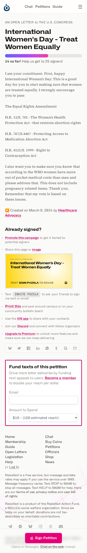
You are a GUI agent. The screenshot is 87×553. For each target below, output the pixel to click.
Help (9, 462)
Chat (29, 7)
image (36, 249)
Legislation (14, 457)
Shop (49, 457)
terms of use (25, 492)
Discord (23, 326)
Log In (14, 467)
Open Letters (16, 452)
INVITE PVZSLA (26, 294)
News (49, 462)
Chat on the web (52, 546)
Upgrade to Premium (20, 333)
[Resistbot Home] (6, 10)
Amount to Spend (23, 410)
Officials (52, 452)
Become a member (60, 378)
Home (10, 437)
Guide (57, 7)
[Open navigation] (80, 6)
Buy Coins (53, 442)
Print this (13, 306)
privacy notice (46, 492)
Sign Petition (46, 538)
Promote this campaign (22, 237)
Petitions (42, 7)
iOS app (23, 318)
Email (13, 392)
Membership (15, 442)
